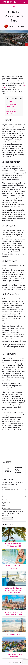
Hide (20, 99)
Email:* (4, 506)
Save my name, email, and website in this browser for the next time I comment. (13, 513)
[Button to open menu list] (24, 2)
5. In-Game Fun (11, 111)
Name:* (4, 500)
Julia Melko (12, 26)
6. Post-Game (10, 114)
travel (14, 6)
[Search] (21, 1)
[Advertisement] (14, 60)
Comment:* (5, 487)
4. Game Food (10, 109)
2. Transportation (11, 104)
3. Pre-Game (10, 107)
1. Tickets (9, 102)
